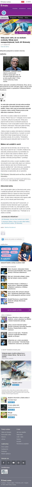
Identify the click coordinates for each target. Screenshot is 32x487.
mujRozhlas (4, 244)
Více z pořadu (6, 315)
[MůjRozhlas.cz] (3, 54)
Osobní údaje (10, 482)
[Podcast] (1, 101)
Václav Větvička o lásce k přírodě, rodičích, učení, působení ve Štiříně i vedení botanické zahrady (19, 319)
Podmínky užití (19, 482)
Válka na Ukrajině (6, 432)
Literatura (4, 18)
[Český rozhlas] (6, 2)
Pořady (20, 18)
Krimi (14, 249)
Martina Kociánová (10, 227)
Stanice (3, 437)
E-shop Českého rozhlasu (10, 350)
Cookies (3, 482)
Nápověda (20, 434)
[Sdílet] (4, 101)
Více (27, 18)
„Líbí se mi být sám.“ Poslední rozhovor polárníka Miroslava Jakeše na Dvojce (17, 334)
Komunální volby (6, 434)
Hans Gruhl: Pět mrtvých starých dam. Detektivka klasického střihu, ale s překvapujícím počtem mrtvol (19, 293)
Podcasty (4, 451)
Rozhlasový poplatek (23, 443)
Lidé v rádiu (20, 437)
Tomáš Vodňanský (8, 80)
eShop (3, 439)
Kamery (29, 8)
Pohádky (4, 252)
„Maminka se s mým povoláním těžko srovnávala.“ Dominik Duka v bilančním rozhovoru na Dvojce (18, 341)
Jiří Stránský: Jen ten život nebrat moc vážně (15, 219)
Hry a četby (5, 249)
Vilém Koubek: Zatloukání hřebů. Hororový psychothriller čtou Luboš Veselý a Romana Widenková (19, 270)
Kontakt (19, 441)
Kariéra (19, 439)
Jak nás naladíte (21, 432)
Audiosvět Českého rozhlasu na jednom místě (13, 262)
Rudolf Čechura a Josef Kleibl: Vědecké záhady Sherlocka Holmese (18, 300)
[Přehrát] (3, 95)
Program (14, 8)
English (26, 482)
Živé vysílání (5, 255)
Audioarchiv (22, 8)
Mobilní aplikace (6, 453)
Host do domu (5, 46)
